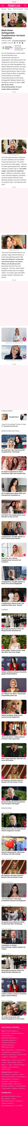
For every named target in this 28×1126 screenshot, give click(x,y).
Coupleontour (11, 53)
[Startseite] (14, 6)
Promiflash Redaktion (19, 40)
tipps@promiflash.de (11, 426)
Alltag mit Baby (11, 73)
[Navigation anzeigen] (2, 5)
